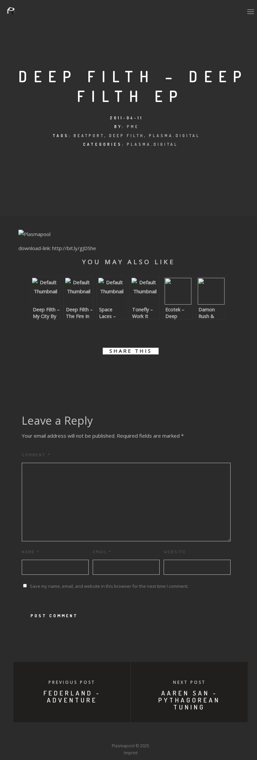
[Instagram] (118, 733)
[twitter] (107, 372)
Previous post (72, 682)
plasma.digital (174, 135)
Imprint (131, 753)
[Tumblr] (105, 733)
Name (30, 551)
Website (175, 551)
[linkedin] (123, 372)
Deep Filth (126, 135)
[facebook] (92, 372)
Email (102, 551)
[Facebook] (81, 733)
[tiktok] (180, 733)
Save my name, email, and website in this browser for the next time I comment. (109, 586)
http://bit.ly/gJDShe (74, 248)
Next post (189, 682)
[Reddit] (143, 733)
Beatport (89, 135)
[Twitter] (93, 733)
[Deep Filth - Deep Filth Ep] (34, 234)
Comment (36, 454)
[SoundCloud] (155, 733)
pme (133, 126)
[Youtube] (130, 733)
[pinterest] (138, 372)
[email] (168, 372)
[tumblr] (153, 372)
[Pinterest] (167, 733)
